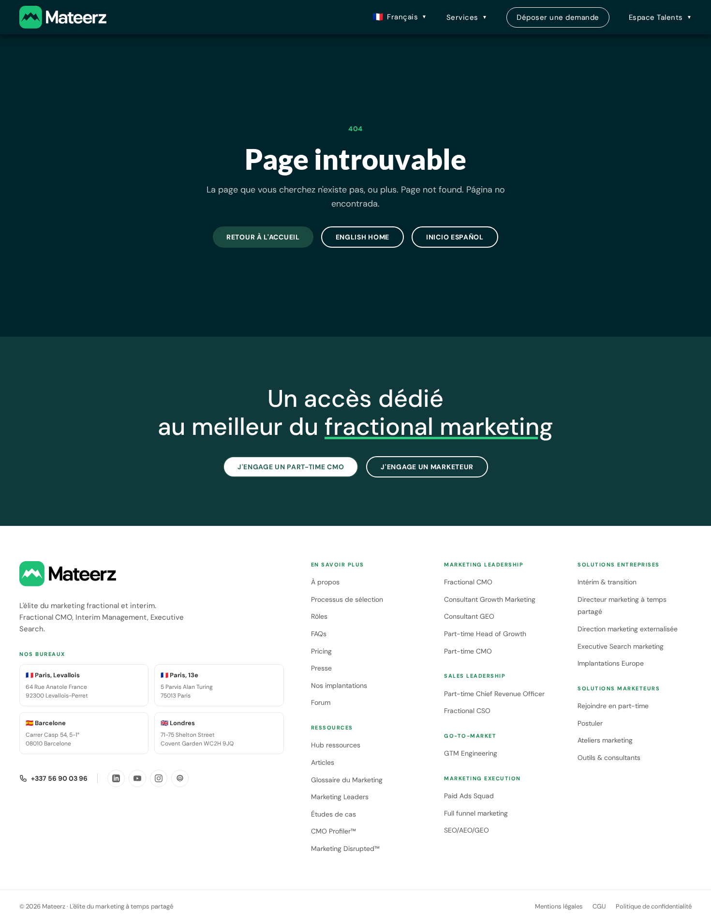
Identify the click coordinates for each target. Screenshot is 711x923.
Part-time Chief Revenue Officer (494, 693)
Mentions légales (559, 906)
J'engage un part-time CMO (290, 466)
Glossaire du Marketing (347, 779)
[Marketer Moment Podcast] (180, 778)
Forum (320, 702)
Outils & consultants (609, 757)
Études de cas (333, 814)
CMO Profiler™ (333, 831)
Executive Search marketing (621, 646)
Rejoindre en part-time (613, 705)
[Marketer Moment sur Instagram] (158, 778)
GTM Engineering (470, 753)
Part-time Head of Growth (485, 633)
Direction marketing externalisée (628, 629)
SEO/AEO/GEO (466, 830)
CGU (599, 906)
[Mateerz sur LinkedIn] (116, 778)
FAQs (318, 633)
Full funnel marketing (476, 813)
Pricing (321, 651)
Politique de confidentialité (654, 906)
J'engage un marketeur (427, 466)
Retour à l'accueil (263, 237)
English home (362, 237)
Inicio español (455, 237)
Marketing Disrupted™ (345, 848)
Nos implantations (339, 685)
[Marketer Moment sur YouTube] (137, 778)
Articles (322, 762)
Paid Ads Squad (469, 795)
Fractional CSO (467, 710)
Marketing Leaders (340, 796)
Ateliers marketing (605, 740)
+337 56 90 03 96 (59, 778)
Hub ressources (335, 745)
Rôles (319, 616)
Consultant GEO (469, 616)
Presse (321, 668)
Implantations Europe (611, 663)
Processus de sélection (347, 599)
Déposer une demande (558, 17)
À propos (325, 582)
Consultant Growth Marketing (489, 599)
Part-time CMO (468, 651)
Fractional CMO (468, 582)
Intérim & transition (607, 582)
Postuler (590, 723)
